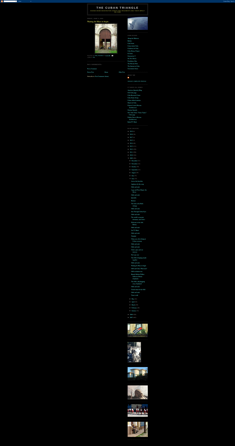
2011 (131, 152)
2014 (131, 143)
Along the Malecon (133, 38)
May (133, 299)
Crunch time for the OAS (138, 289)
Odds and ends (135, 187)
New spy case (135, 255)
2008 (131, 314)
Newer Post (90, 72)
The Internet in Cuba (134, 66)
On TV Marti (135, 230)
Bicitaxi (133, 201)
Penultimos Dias (132, 61)
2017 (131, 137)
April (133, 302)
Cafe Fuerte (131, 43)
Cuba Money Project (134, 51)
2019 (131, 131)
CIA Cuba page (132, 93)
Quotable (133, 198)
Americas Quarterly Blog (135, 90)
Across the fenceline (137, 181)
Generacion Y (132, 56)
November (135, 164)
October (134, 167)
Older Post (122, 72)
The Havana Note (133, 63)
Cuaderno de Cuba (133, 48)
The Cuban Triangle (117, 7)
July (133, 176)
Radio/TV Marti (132, 122)
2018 (131, 134)
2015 (131, 140)
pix (94, 57)
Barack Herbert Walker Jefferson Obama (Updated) (137, 276)
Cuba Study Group (133, 98)
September (135, 170)
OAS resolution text (136, 271)
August (134, 173)
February (134, 308)
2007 (131, 317)
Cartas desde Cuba (133, 46)
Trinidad (133, 236)
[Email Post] (112, 55)
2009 (131, 158)
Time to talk (134, 295)
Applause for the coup (137, 184)
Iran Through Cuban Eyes (138, 211)
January (134, 311)
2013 (131, 146)
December (135, 161)
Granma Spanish (132, 110)
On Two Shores (132, 58)
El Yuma (130, 53)
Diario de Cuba (132, 103)
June (133, 178)
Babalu (130, 41)
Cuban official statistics (134, 100)
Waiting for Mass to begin (138, 266)
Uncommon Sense (133, 68)
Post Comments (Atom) (102, 76)
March (134, 305)
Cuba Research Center (134, 95)
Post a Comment (92, 69)
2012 (131, 149)
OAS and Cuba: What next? (139, 268)
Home (106, 72)
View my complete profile (137, 81)
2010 (131, 155)
